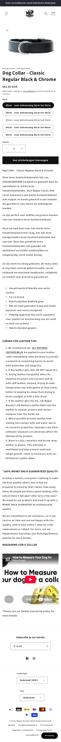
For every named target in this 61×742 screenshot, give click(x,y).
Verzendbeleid (32, 735)
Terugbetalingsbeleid (27, 725)
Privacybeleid (46, 725)
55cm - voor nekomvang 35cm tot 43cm (30, 120)
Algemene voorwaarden (22, 730)
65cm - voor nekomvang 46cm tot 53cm (28, 134)
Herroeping (49, 735)
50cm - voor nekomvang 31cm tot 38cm (28, 112)
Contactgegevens (44, 730)
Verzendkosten (29, 91)
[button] (6, 13)
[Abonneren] (47, 646)
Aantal (5, 142)
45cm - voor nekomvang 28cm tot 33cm (28, 105)
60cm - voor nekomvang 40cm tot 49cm (28, 127)
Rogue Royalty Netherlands (29, 721)
